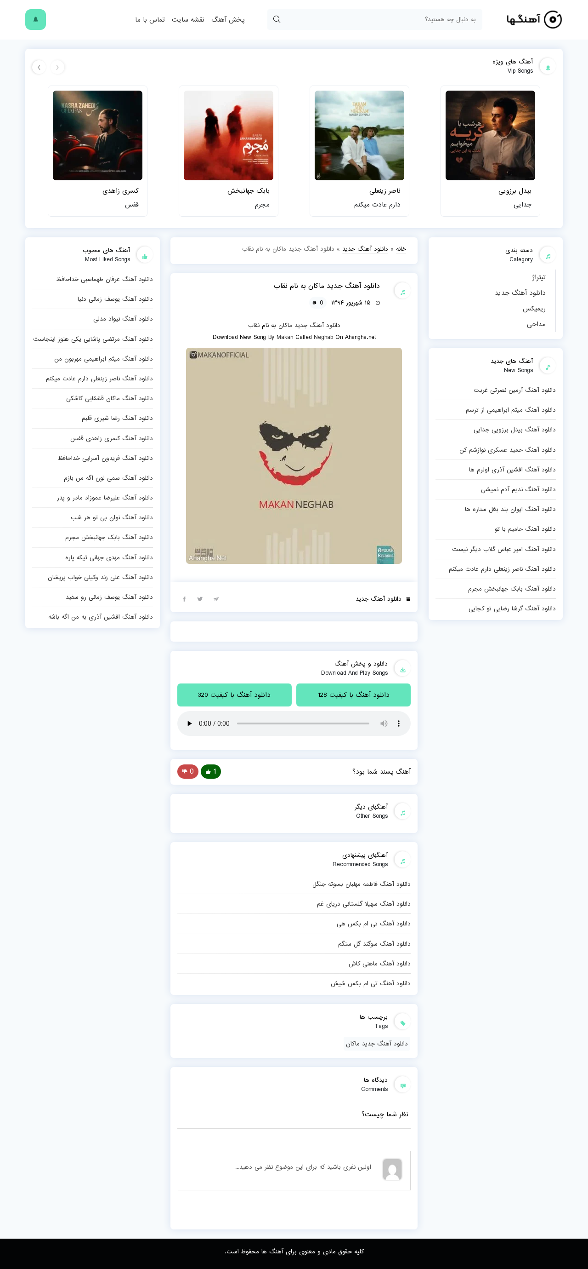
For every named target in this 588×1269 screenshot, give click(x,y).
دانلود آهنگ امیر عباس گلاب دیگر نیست (504, 549)
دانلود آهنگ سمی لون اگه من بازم (108, 477)
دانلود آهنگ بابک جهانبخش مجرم (512, 588)
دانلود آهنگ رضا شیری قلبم (117, 418)
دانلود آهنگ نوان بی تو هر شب (112, 517)
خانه (401, 248)
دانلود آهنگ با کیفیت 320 (234, 695)
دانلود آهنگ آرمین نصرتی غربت (515, 390)
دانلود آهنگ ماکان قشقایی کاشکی (109, 398)
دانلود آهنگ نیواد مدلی (123, 318)
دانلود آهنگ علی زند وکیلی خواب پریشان (100, 577)
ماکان (285, 325)
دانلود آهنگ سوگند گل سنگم (374, 943)
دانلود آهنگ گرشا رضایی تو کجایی (512, 608)
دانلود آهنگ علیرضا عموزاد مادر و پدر (105, 497)
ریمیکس (534, 309)
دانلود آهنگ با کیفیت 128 (354, 695)
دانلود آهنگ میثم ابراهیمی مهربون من (103, 358)
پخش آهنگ (227, 20)
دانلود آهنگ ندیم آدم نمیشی (518, 489)
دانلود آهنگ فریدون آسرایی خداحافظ (105, 458)
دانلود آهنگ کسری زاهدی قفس (111, 438)
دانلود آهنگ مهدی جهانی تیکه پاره (109, 557)
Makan (285, 337)
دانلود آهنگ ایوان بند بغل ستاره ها (510, 509)
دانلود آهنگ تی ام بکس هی (374, 923)
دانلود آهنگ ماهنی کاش (380, 963)
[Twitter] (200, 598)
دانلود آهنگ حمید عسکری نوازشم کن (507, 449)
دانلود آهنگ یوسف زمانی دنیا (115, 299)
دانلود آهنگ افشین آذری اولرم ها (512, 469)
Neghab (323, 337)
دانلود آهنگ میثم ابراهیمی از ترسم (511, 409)
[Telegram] (216, 598)
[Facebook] (184, 598)
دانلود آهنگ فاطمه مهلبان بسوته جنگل (361, 884)
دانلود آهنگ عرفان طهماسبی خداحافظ (104, 279)
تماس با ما (150, 20)
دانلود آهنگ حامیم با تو (525, 529)
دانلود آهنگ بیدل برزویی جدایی (515, 429)
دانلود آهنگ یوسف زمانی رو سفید (109, 597)
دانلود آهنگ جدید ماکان (377, 1043)
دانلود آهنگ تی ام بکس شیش (371, 983)
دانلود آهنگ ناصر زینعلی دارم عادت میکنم (502, 569)
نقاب (254, 325)
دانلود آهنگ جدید (520, 293)
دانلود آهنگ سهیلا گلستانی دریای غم (364, 903)
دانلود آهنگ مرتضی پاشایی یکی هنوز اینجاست (93, 339)
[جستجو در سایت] (276, 19)
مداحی (536, 324)
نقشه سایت (188, 20)
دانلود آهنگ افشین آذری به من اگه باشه (100, 616)
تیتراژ (539, 277)
